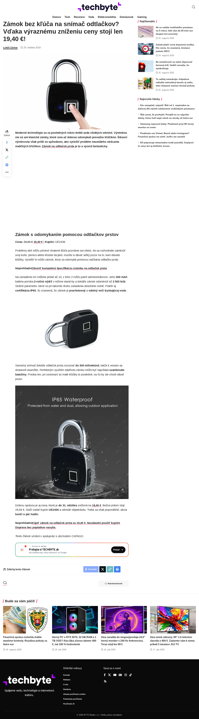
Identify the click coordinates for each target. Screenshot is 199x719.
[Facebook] (104, 675)
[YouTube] (115, 675)
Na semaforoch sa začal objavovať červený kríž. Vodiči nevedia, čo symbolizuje (174, 65)
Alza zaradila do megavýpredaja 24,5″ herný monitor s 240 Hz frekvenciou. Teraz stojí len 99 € (123, 641)
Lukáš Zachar (10, 47)
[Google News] (120, 675)
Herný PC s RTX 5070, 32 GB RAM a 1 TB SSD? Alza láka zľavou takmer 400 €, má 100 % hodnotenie (74, 641)
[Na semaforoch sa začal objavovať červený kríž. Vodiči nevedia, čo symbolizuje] (145, 66)
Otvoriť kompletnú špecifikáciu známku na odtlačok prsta (69, 268)
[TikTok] (130, 675)
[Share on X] (7, 150)
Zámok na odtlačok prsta (58, 146)
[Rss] (105, 681)
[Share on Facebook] (7, 142)
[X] (109, 675)
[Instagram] (125, 675)
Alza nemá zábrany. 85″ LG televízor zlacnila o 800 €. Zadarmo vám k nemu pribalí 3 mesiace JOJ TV (172, 641)
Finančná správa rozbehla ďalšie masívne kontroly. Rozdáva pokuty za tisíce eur (25, 641)
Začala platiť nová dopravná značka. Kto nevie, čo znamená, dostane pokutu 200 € (175, 47)
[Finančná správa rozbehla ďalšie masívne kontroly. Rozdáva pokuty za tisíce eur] (26, 619)
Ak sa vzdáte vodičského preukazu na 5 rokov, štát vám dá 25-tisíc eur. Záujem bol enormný (174, 30)
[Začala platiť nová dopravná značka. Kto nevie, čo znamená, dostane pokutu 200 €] (145, 49)
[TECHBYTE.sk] (99, 7)
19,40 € (38, 241)
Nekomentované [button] (115, 584)
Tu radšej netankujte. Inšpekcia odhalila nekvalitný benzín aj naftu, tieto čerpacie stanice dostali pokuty (175, 82)
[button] (193, 7)
